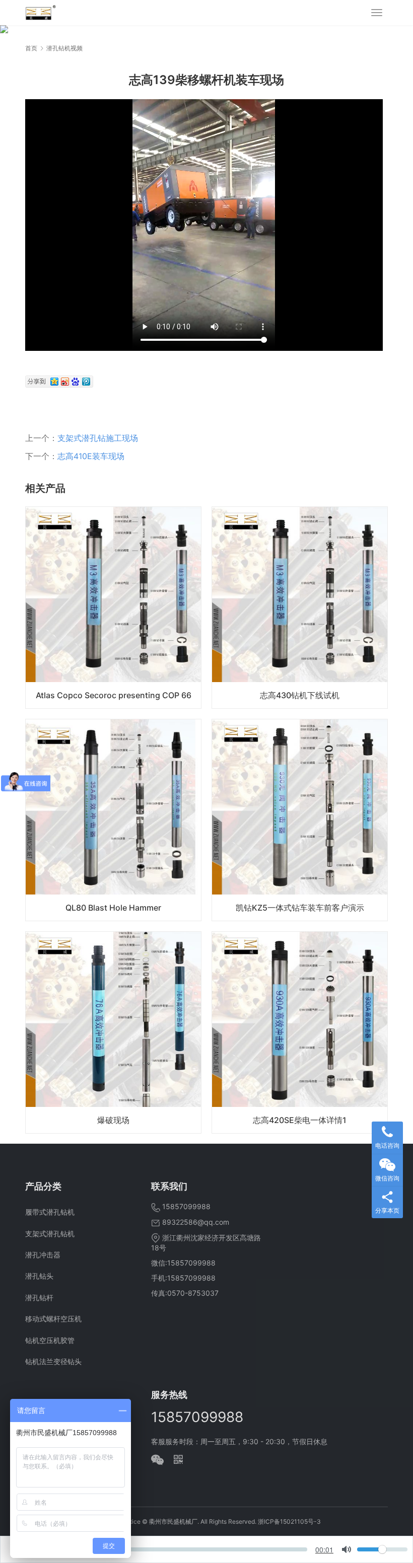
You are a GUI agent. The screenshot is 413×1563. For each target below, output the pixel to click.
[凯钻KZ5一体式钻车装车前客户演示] (299, 820)
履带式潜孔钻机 (50, 1212)
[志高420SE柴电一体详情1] (299, 1032)
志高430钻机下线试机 (299, 695)
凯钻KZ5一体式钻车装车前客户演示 (300, 908)
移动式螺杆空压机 (53, 1318)
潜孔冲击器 (42, 1254)
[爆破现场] (113, 1032)
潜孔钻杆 (39, 1297)
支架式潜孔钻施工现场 (97, 438)
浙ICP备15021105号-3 (289, 1521)
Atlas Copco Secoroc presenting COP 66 (113, 695)
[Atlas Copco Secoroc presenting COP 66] (113, 607)
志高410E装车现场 (90, 456)
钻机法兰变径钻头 (53, 1361)
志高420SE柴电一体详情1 (300, 1120)
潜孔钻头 (39, 1276)
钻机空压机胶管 (50, 1340)
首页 (31, 48)
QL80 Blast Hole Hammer (113, 908)
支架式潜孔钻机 (50, 1233)
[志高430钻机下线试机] (299, 607)
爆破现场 (113, 1120)
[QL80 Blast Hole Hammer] (113, 820)
